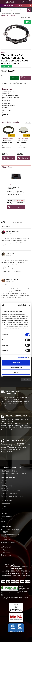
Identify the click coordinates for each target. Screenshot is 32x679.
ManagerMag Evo (16, 568)
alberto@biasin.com (11, 542)
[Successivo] (29, 122)
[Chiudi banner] (29, 305)
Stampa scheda (22, 83)
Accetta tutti (16, 362)
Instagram (7, 555)
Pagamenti (5, 488)
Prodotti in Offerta (8, 519)
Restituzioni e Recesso (10, 491)
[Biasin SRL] (7, 2)
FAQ (2, 509)
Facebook (7, 550)
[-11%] (16, 181)
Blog (30, 0)
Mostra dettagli (22, 357)
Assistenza (5, 504)
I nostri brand (6, 517)
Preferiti (4, 83)
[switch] (27, 340)
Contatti (4, 506)
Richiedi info (12, 83)
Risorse (4, 481)
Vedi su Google (5, 226)
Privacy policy (6, 486)
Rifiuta (16, 372)
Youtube (6, 553)
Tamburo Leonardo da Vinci (12, 496)
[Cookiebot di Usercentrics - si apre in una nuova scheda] (19, 305)
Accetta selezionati (16, 367)
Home (3, 14)
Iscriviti (26, 379)
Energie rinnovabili (9, 493)
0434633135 (7, 540)
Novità (3, 522)
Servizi (3, 483)
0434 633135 (8, 537)
